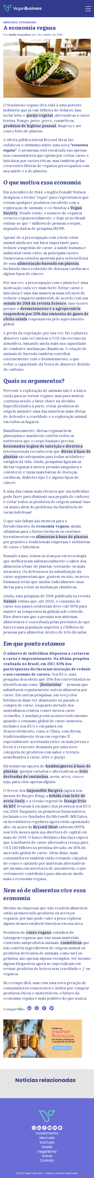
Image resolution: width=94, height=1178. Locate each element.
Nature (10, 601)
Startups (47, 1142)
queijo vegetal (39, 115)
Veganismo (28, 22)
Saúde (47, 1146)
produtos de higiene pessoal (29, 125)
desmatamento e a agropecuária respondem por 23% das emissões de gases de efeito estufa (46, 313)
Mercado (10, 22)
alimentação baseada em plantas (48, 263)
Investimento (47, 1133)
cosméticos (71, 942)
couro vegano (38, 932)
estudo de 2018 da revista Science (34, 303)
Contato (47, 1160)
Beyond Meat (45, 827)
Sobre (47, 1155)
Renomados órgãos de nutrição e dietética (43, 446)
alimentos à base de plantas (62, 536)
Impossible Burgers (44, 790)
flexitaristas (50, 684)
